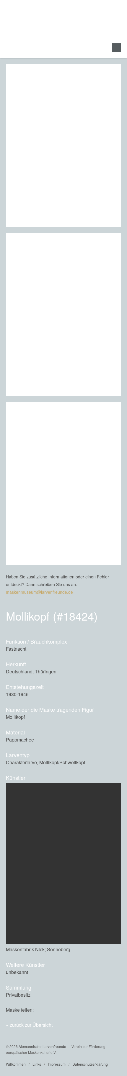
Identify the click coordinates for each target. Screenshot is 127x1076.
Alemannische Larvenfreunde (42, 1046)
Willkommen (16, 1064)
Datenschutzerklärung (90, 1064)
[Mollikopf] (103, 1010)
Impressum (57, 1064)
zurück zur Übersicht (31, 1024)
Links (36, 1064)
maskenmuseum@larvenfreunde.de (39, 592)
